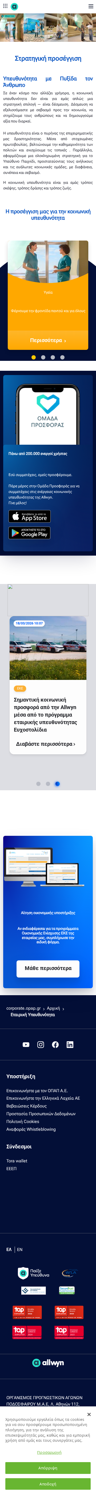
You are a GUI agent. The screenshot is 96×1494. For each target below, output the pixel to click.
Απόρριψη (47, 1467)
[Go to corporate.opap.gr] (24, 6)
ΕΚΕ (38, 634)
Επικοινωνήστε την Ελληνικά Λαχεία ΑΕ (43, 1098)
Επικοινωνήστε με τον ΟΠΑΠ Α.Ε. (37, 1090)
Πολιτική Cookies (22, 1121)
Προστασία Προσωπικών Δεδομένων (40, 1113)
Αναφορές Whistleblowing (31, 1129)
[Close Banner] (89, 1414)
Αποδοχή (47, 1483)
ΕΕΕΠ (11, 1168)
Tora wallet (16, 1160)
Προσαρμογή (49, 1452)
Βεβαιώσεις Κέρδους (26, 1106)
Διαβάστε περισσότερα (61, 705)
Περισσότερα (46, 340)
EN (19, 1249)
